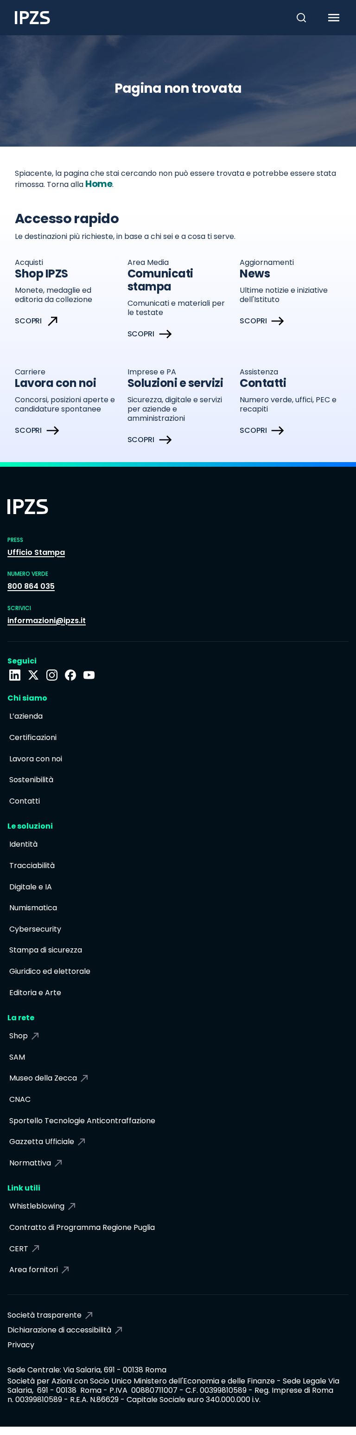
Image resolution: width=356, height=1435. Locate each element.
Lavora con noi (35, 758)
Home (98, 183)
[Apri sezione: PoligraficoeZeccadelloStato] (70, 675)
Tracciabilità (32, 865)
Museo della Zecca (43, 1078)
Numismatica (33, 907)
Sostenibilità (31, 779)
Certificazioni (33, 737)
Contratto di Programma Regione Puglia (82, 1227)
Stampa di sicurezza (45, 950)
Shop (18, 1035)
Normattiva (30, 1163)
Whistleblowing (36, 1206)
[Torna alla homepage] (25, 17)
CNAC (20, 1099)
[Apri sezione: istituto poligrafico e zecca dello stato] (14, 675)
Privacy (20, 1344)
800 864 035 (31, 586)
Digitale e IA (30, 887)
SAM (17, 1057)
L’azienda (26, 716)
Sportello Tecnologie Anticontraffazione (82, 1120)
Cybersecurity (35, 929)
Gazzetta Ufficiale (41, 1141)
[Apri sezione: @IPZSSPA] (89, 675)
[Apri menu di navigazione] (340, 17)
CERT (18, 1248)
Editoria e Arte (35, 992)
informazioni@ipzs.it (46, 620)
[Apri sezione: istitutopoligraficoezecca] (51, 675)
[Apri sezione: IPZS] (33, 675)
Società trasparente (44, 1315)
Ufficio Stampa (36, 552)
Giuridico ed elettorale (49, 971)
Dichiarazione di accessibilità (59, 1330)
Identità (23, 844)
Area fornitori (33, 1269)
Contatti (24, 801)
